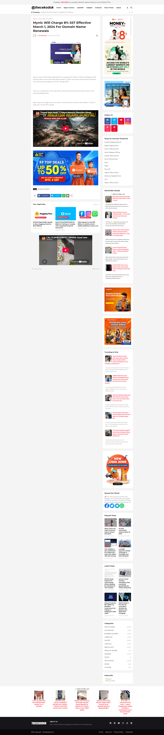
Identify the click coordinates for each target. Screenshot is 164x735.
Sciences (98, 8)
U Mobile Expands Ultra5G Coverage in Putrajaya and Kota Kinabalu (124, 552)
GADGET (117, 640)
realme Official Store (111, 172)
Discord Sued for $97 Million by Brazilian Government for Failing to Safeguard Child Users (110, 608)
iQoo (106, 162)
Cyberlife (80, 8)
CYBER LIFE (117, 637)
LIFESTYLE (117, 644)
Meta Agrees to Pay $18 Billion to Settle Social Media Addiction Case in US (88, 224)
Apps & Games (69, 8)
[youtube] (118, 723)
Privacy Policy (118, 732)
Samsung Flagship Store (112, 176)
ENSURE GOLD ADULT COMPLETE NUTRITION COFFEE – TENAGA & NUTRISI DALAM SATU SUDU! (60, 704)
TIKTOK (117, 657)
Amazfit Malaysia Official (112, 142)
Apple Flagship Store (111, 145)
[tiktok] (127, 723)
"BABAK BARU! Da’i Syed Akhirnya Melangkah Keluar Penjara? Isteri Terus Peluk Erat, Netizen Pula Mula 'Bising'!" (117, 379)
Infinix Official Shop (111, 159)
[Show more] (71, 195)
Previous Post (36, 269)
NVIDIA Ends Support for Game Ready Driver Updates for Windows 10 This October (109, 583)
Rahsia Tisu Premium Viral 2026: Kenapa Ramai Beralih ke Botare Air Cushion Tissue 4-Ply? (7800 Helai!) (82, 705)
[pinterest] (131, 723)
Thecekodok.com (48, 732)
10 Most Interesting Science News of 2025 (124, 531)
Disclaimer (129, 732)
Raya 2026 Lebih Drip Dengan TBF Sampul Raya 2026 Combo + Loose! (121, 198)
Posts (109, 679)
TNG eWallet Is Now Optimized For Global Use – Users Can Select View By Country (110, 552)
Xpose (118, 8)
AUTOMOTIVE (117, 630)
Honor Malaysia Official (112, 152)
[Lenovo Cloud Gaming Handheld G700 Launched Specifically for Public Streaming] (125, 573)
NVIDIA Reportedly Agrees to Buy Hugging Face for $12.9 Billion (42, 224)
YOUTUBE (117, 667)
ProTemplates (58, 732)
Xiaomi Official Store (111, 183)
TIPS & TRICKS (117, 661)
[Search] (131, 7)
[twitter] (114, 723)
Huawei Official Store (111, 156)
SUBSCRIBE (64, 2)
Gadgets (89, 8)
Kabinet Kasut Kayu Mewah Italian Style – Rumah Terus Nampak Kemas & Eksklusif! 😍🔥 (103, 704)
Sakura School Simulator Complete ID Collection (57, 12)
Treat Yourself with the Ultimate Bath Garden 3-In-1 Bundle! (38, 703)
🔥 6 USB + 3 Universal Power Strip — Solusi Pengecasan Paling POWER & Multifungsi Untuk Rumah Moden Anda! (125, 707)
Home (58, 8)
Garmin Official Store (111, 149)
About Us (108, 732)
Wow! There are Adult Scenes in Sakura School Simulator (110, 531)
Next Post (96, 269)
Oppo (106, 166)
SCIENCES (117, 654)
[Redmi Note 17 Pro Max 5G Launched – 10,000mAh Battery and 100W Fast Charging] (125, 597)
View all (95, 204)
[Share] (96, 35)
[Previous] (130, 12)
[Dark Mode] (127, 7)
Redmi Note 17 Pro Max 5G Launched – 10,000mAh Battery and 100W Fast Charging (124, 608)
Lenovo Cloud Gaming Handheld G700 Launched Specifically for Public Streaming (125, 583)
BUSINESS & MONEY (45, 19)
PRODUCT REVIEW (117, 650)
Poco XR (107, 169)
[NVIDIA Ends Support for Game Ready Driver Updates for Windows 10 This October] (110, 573)
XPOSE (117, 664)
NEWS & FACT (117, 647)
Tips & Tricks (109, 8)
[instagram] (123, 723)
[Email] (67, 195)
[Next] (132, 12)
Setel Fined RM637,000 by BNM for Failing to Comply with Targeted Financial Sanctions (65, 225)
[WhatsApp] (63, 195)
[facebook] (110, 723)
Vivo (105, 179)
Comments (111, 681)
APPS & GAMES (117, 627)
